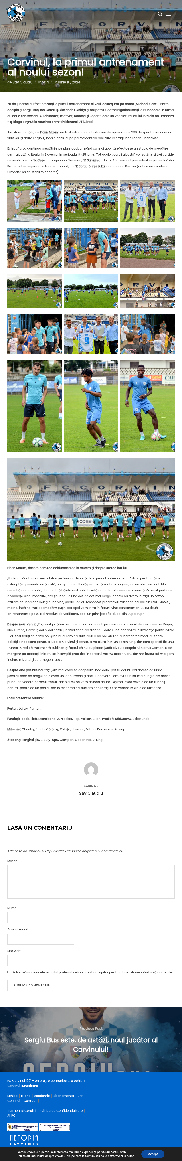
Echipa (12, 1096)
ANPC (11, 1115)
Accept (153, 1154)
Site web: (14, 951)
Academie (42, 1096)
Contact (30, 1100)
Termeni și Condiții (22, 1110)
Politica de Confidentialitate (62, 1110)
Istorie (25, 1096)
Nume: (12, 908)
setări (130, 1156)
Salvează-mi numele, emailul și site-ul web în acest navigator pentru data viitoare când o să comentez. (93, 972)
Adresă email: (17, 929)
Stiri (45, 82)
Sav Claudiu (22, 82)
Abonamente (63, 1096)
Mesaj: (12, 861)
